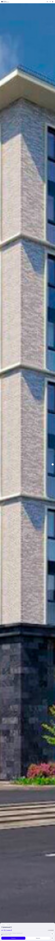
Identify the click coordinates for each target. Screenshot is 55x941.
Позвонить (13, 938)
